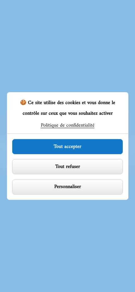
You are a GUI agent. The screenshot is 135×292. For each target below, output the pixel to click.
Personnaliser (67, 186)
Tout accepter (67, 146)
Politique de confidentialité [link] (67, 125)
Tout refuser (67, 166)
